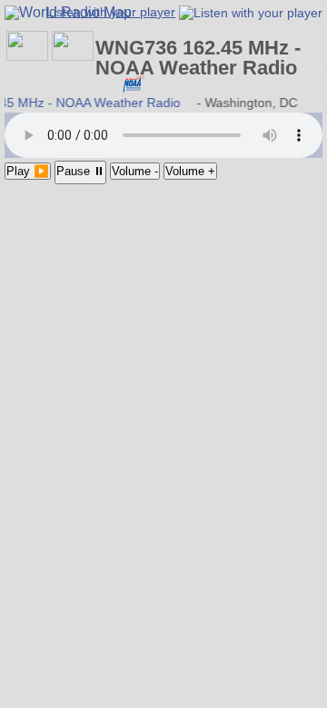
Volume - (135, 171)
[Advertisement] (163, 287)
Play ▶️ (27, 171)
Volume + (190, 171)
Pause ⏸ (80, 171)
